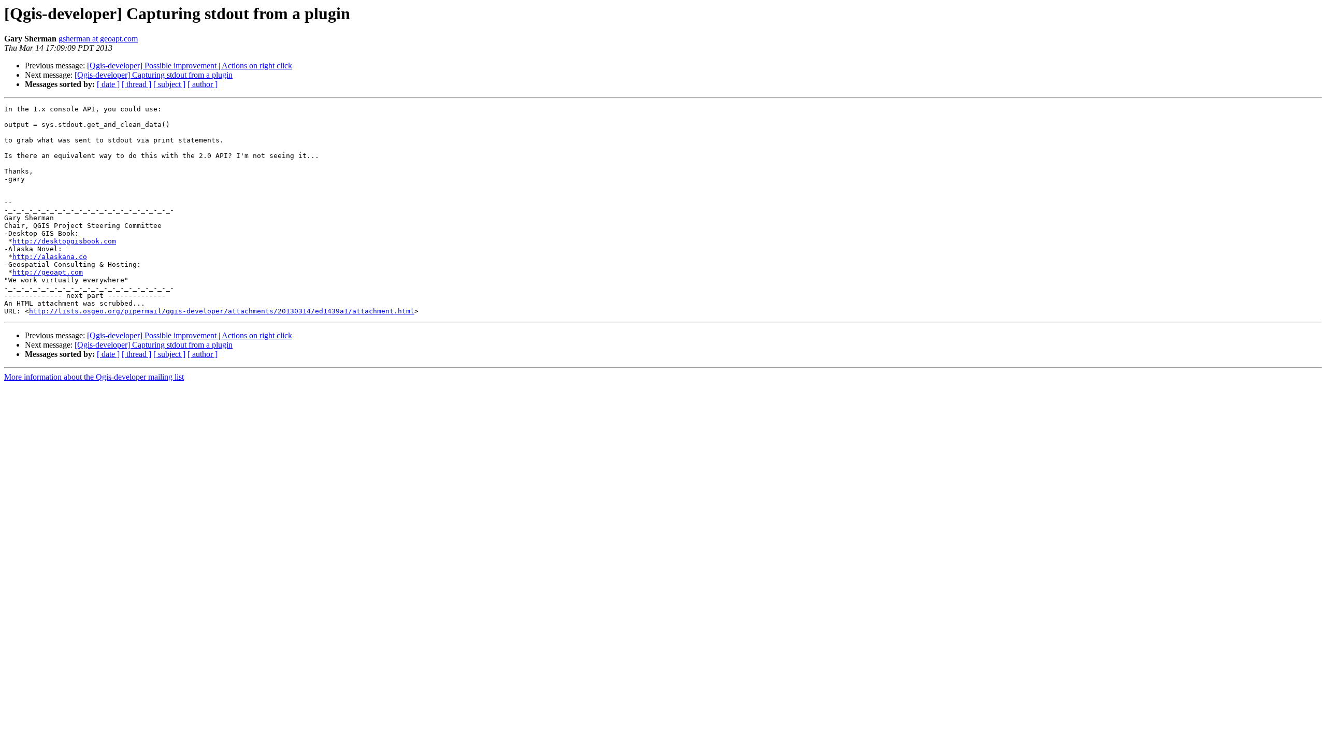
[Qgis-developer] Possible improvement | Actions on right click (189, 65)
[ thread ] (136, 84)
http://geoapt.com (47, 272)
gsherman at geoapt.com (98, 38)
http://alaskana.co (49, 257)
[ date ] (108, 84)
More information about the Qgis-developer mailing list (94, 376)
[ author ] (203, 84)
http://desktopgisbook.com (64, 241)
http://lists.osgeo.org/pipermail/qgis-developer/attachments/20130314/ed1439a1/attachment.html (221, 311)
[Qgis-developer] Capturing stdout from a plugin (154, 74)
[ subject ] (169, 84)
